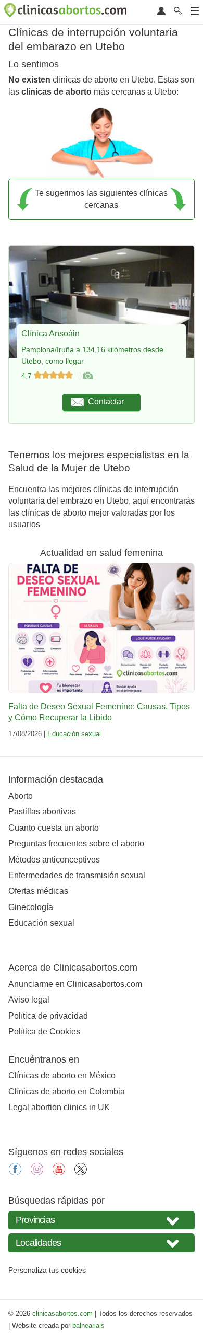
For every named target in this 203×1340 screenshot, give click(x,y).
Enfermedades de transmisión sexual (76, 875)
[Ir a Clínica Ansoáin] (87, 375)
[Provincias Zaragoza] (101, 1220)
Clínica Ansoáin (50, 333)
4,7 (27, 375)
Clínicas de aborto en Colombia (66, 1091)
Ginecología (30, 907)
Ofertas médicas (38, 891)
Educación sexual (74, 734)
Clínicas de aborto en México (62, 1075)
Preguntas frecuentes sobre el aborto (76, 843)
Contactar (106, 401)
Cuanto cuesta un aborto (53, 827)
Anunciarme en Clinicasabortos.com (75, 984)
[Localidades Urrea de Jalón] (101, 1242)
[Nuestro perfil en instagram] (37, 1172)
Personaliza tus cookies (47, 1270)
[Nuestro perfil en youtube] (59, 1172)
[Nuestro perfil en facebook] (15, 1172)
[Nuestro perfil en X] (80, 1172)
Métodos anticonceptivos (54, 859)
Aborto (20, 795)
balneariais (88, 1326)
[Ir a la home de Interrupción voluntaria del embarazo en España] (66, 12)
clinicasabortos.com (62, 1314)
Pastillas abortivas (42, 811)
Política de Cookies (44, 1031)
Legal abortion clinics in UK (59, 1107)
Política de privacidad (48, 1015)
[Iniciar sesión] (161, 11)
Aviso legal (28, 999)
